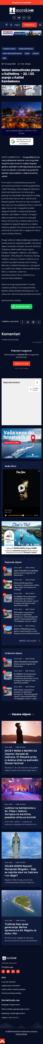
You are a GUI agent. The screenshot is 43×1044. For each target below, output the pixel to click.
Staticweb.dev (21, 1034)
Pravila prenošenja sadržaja (11, 993)
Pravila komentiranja (10, 339)
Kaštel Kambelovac (26, 49)
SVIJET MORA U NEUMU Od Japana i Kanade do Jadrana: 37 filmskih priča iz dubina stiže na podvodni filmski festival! (21, 757)
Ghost (33, 1031)
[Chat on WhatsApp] (21, 306)
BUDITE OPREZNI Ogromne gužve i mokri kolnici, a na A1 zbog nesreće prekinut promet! (27, 631)
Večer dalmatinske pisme (12, 53)
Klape (27, 53)
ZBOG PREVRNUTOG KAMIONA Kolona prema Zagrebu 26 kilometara (26, 573)
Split (4, 58)
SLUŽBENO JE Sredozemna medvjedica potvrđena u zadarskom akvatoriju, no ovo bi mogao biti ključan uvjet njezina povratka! (26, 601)
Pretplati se (29, 25)
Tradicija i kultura (9, 49)
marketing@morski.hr (17, 1013)
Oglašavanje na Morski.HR (11, 986)
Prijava (17, 25)
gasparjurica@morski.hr (21, 1009)
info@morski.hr (14, 1005)
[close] (40, 2)
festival (35, 53)
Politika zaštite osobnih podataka (13, 989)
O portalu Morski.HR (8, 982)
